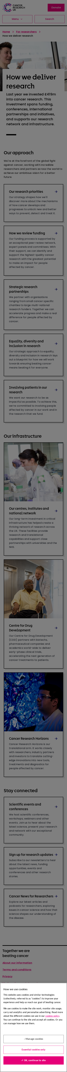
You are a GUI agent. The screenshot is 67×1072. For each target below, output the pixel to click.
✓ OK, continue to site (33, 1060)
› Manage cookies (33, 1039)
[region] (33, 1027)
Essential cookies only (33, 1050)
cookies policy (52, 1016)
